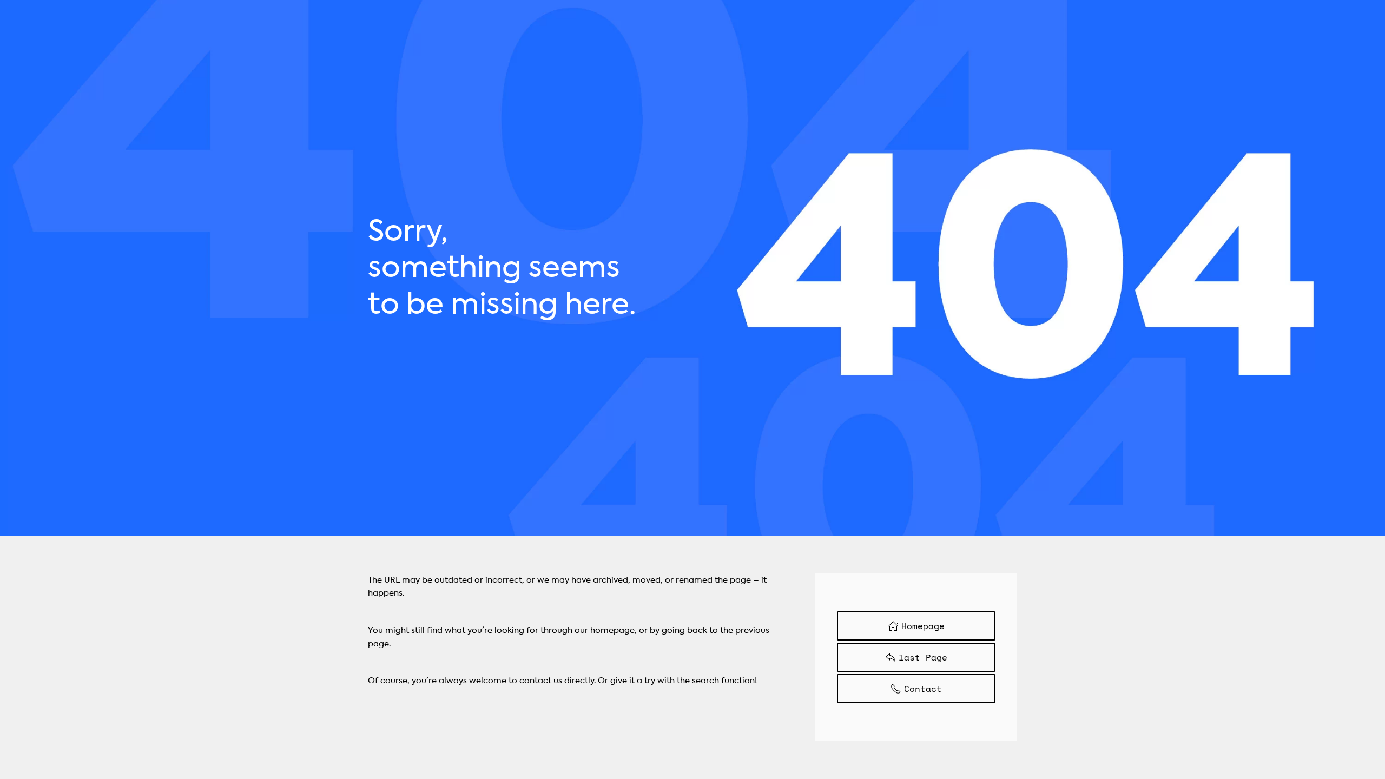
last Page (923, 657)
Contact (923, 688)
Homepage (923, 625)
